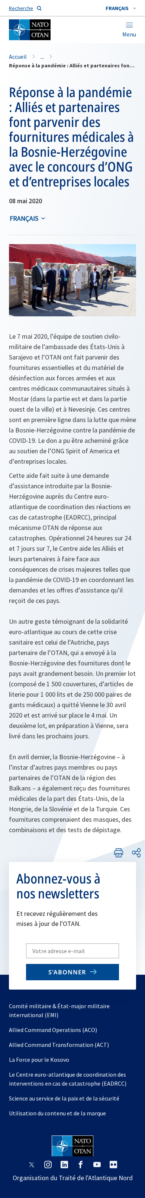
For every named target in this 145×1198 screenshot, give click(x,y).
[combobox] (121, 8)
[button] (121, 8)
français (24, 218)
